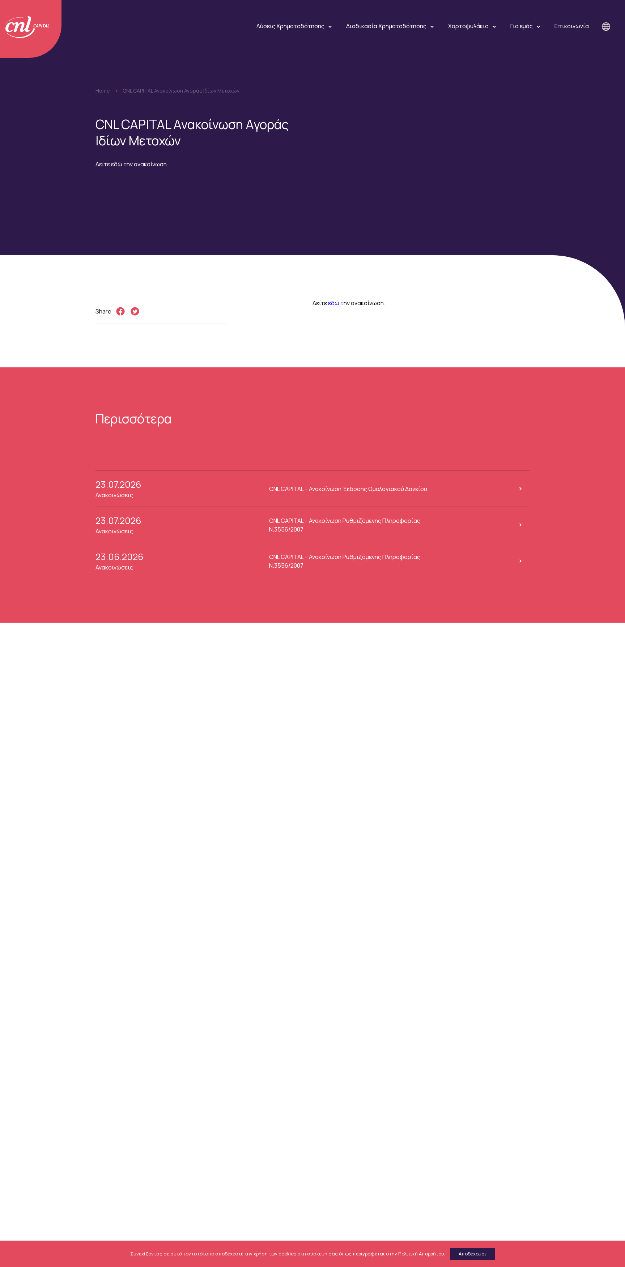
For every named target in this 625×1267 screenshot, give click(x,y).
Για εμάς (521, 26)
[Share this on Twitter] (134, 311)
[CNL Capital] (30, 29)
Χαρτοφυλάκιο (468, 26)
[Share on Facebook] (120, 311)
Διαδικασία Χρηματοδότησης (386, 26)
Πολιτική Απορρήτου (421, 1253)
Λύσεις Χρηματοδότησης (290, 26)
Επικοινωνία (571, 26)
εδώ (333, 303)
